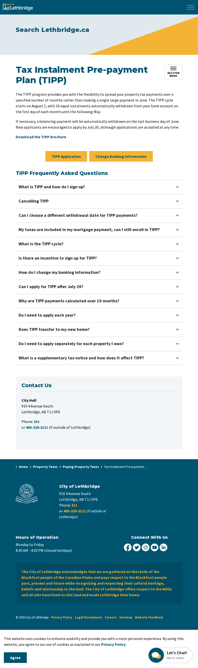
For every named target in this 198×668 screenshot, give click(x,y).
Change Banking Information (121, 156)
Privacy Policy (113, 644)
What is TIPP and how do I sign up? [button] (52, 186)
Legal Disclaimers (88, 617)
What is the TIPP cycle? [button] (41, 244)
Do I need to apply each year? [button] (47, 315)
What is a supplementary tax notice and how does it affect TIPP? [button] (81, 358)
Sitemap (125, 617)
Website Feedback (149, 617)
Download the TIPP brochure (41, 136)
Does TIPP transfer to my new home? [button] (54, 329)
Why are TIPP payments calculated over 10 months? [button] (69, 301)
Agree (15, 657)
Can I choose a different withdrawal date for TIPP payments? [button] (78, 215)
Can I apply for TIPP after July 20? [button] (51, 286)
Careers (111, 617)
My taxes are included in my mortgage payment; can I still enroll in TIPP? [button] (89, 229)
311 (74, 505)
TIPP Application (66, 156)
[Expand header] (191, 7)
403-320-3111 (75, 510)
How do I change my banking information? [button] (59, 272)
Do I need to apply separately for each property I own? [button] (71, 343)
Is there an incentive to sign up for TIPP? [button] (58, 258)
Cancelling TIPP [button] (34, 201)
